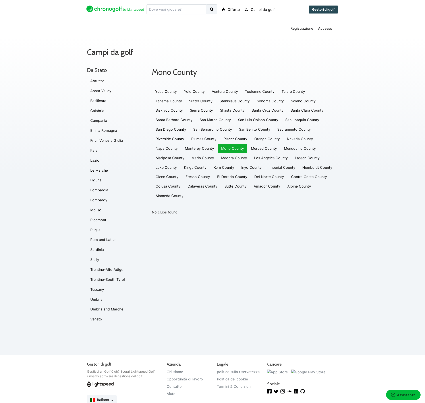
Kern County (224, 167)
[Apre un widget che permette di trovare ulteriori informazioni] (403, 395)
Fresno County (197, 176)
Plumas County (203, 139)
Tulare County (293, 91)
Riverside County (170, 139)
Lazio (94, 160)
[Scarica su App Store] (277, 372)
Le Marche (99, 170)
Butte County (235, 186)
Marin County (202, 158)
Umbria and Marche (106, 309)
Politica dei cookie (232, 379)
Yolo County (194, 91)
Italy (93, 150)
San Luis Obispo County (258, 120)
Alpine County (299, 186)
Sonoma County (270, 101)
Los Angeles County (271, 158)
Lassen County (307, 158)
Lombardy (98, 200)
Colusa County (168, 186)
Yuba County (166, 91)
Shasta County (232, 110)
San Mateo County (215, 120)
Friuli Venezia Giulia (106, 140)
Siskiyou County (169, 110)
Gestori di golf (323, 9)
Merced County (264, 148)
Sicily (94, 259)
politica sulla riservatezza (238, 372)
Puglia (95, 230)
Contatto (174, 386)
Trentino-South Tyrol (107, 279)
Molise (95, 210)
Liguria (96, 180)
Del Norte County (269, 176)
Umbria (96, 299)
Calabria (97, 110)
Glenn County (167, 176)
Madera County (234, 158)
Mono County (232, 148)
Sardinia (97, 249)
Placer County (235, 139)
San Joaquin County (302, 120)
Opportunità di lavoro (185, 379)
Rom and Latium (104, 239)
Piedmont (98, 220)
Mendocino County (300, 148)
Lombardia (99, 190)
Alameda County (170, 196)
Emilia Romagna (103, 130)
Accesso (325, 28)
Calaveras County (202, 186)
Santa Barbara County (174, 120)
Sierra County (201, 110)
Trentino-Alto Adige (106, 269)
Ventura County (225, 91)
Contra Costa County (309, 176)
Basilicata (98, 101)
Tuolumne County (259, 91)
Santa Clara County (307, 110)
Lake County (166, 167)
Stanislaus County (235, 101)
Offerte (233, 9)
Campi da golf (262, 9)
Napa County (167, 148)
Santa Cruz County (268, 110)
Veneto (96, 319)
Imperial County (282, 167)
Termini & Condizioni (234, 386)
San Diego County (171, 129)
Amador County (267, 186)
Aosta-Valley (100, 91)
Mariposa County (170, 158)
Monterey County (199, 148)
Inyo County (251, 167)
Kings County (195, 167)
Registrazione (301, 28)
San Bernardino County (212, 129)
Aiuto (171, 393)
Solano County (303, 101)
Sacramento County (294, 129)
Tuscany (97, 289)
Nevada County (300, 139)
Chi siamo (175, 372)
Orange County (267, 139)
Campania (98, 120)
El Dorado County (232, 176)
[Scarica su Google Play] (308, 372)
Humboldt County (317, 167)
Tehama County (169, 101)
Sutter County (200, 101)
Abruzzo (97, 81)
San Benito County (254, 129)
